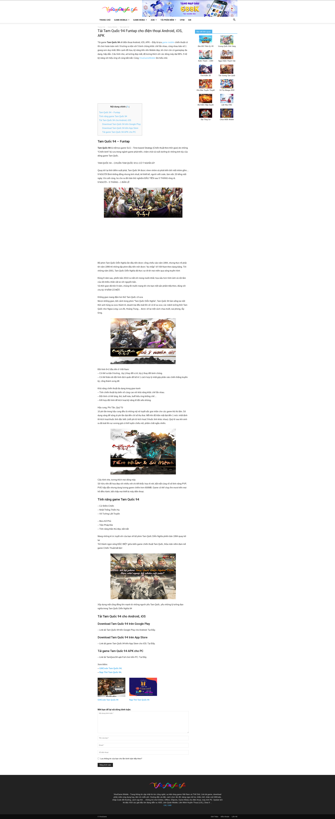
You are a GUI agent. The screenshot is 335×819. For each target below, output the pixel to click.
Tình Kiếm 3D (205, 76)
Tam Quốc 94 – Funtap (109, 112)
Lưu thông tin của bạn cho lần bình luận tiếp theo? (121, 759)
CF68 (182, 20)
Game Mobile (120, 20)
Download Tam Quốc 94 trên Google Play (121, 124)
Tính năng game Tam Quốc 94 (113, 116)
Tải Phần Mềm (167, 20)
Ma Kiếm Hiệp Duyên (206, 105)
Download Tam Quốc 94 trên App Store (120, 128)
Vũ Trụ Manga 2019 (226, 90)
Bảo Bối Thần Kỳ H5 (205, 46)
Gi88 (169, 805)
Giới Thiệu (214, 817)
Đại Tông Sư (205, 119)
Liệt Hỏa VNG (227, 105)
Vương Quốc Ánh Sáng (227, 46)
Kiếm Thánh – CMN (205, 61)
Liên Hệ (234, 817)
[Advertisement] (143, 81)
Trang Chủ (104, 20)
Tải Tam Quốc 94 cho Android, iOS (115, 120)
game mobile (168, 42)
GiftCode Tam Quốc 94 (110, 668)
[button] (234, 20)
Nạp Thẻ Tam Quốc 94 (110, 672)
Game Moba (139, 20)
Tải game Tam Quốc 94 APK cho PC (119, 132)
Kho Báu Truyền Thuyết (206, 90)
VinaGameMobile (147, 58)
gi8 (189, 20)
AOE (153, 20)
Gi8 (165, 805)
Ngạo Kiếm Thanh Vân (226, 61)
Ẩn (128, 107)
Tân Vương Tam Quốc (226, 76)
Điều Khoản (225, 817)
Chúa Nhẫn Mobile (227, 119)
